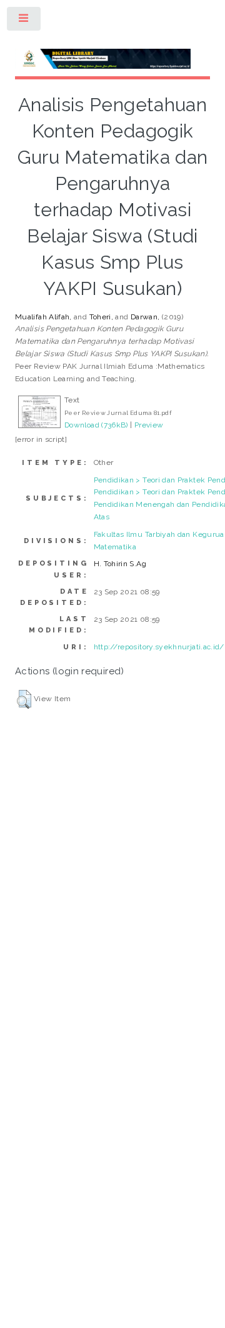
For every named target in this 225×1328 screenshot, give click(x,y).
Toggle (24, 21)
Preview (149, 425)
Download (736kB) (96, 425)
